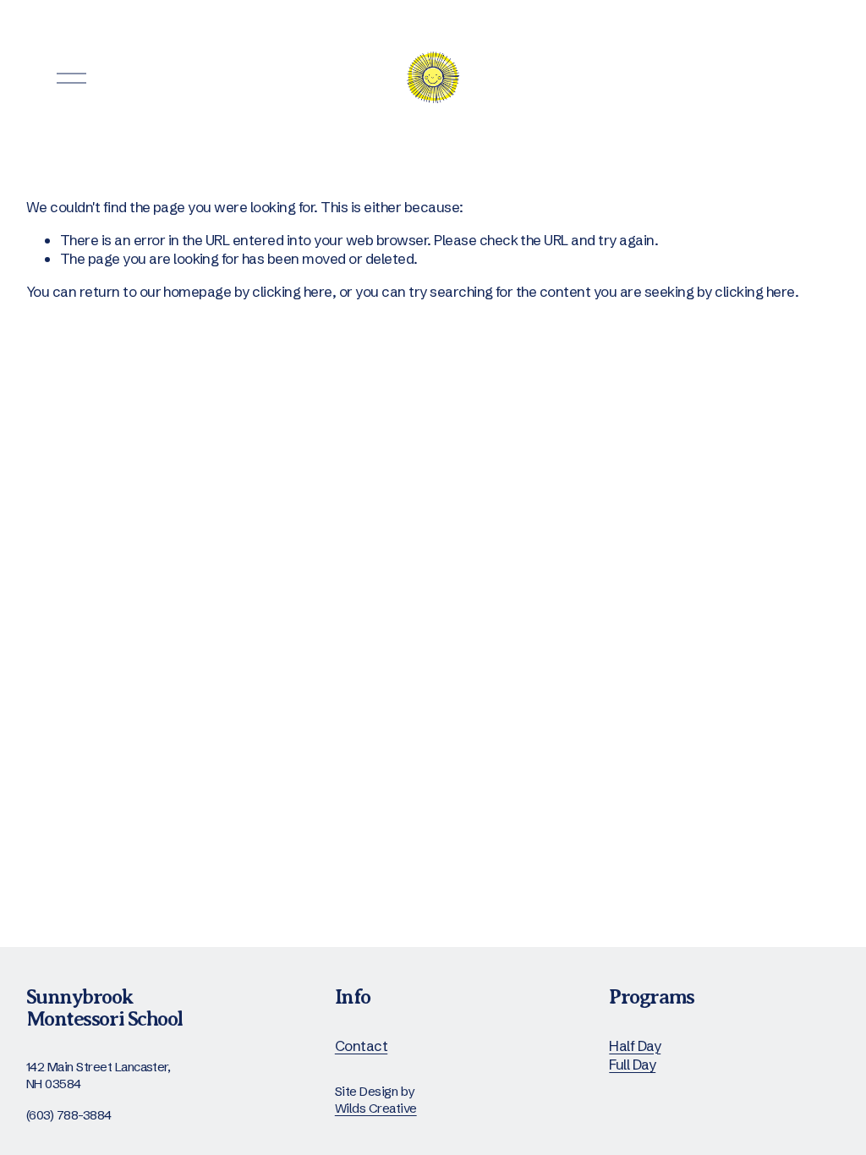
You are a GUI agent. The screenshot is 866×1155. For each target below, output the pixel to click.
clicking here (292, 291)
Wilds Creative (376, 1108)
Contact (361, 1045)
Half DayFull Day (634, 1055)
